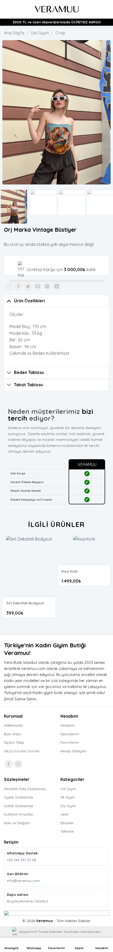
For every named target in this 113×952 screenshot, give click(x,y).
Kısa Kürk (69, 571)
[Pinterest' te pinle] (47, 286)
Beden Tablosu (29, 372)
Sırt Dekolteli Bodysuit (25, 603)
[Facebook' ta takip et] (8, 764)
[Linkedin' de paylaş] (56, 286)
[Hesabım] (97, 9)
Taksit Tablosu (28, 384)
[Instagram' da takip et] (18, 764)
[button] (7, 9)
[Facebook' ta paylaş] (18, 286)
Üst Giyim (40, 32)
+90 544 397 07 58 (21, 860)
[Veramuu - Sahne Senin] (57, 9)
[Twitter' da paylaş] (28, 286)
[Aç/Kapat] (9, 300)
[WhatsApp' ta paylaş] (8, 286)
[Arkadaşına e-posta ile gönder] (37, 286)
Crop (60, 32)
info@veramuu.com (23, 881)
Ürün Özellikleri (29, 300)
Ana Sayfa (14, 32)
